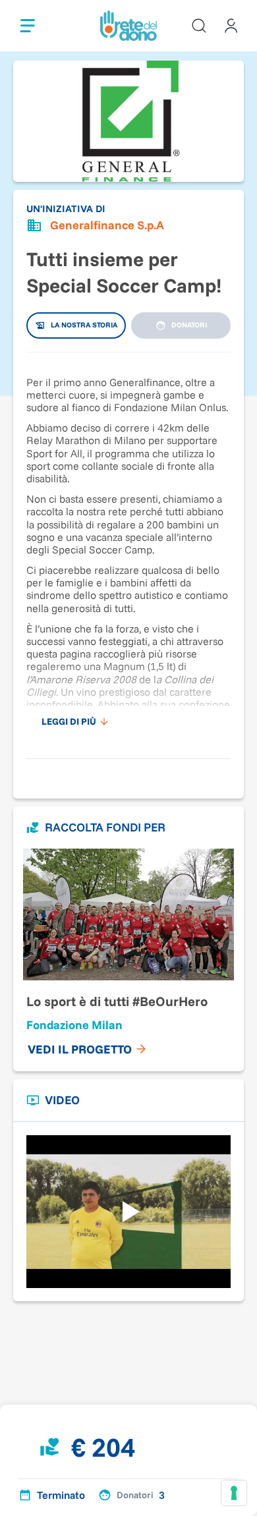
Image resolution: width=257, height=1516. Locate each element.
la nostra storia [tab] (84, 324)
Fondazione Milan (74, 1024)
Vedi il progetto (80, 1049)
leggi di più (69, 721)
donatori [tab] (189, 324)
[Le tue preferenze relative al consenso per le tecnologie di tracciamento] (233, 1492)
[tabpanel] (128, 549)
